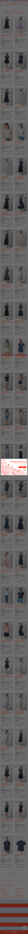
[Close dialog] (26, 459)
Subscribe (22, 467)
